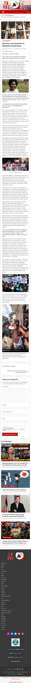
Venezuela (3, 625)
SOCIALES (3, 621)
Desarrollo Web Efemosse (15, 682)
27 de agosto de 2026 (7, 467)
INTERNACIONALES (7, 537)
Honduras (3, 594)
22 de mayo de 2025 (7, 48)
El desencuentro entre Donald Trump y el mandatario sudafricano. (17, 371)
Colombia (3, 571)
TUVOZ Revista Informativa (19, 48)
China (2, 569)
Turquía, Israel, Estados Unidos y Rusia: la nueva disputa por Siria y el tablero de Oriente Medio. (15, 543)
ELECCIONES (4, 586)
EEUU (2, 584)
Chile (2, 567)
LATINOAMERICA (6, 40)
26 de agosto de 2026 (7, 518)
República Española (6, 612)
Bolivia (2, 565)
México (3, 602)
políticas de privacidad (24, 677)
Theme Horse (24, 672)
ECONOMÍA (11, 486)
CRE (2, 573)
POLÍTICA (10, 459)
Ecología (3, 577)
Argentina (5, 486)
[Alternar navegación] (3, 12)
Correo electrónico (7, 411)
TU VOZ (12, 672)
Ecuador (3, 581)
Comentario (5, 386)
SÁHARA (5, 510)
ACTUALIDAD (7, 441)
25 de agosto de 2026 (7, 545)
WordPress (20, 674)
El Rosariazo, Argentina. (9, 366)
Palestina (3, 604)
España (4, 459)
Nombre (4, 405)
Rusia (2, 614)
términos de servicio (15, 679)
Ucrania (3, 623)
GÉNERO (3, 592)
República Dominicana (6, 610)
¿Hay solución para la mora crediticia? (14, 490)
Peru (2, 606)
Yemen (3, 629)
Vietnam (3, 627)
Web (3, 418)
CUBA (2, 575)
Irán (2, 598)
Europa (3, 590)
